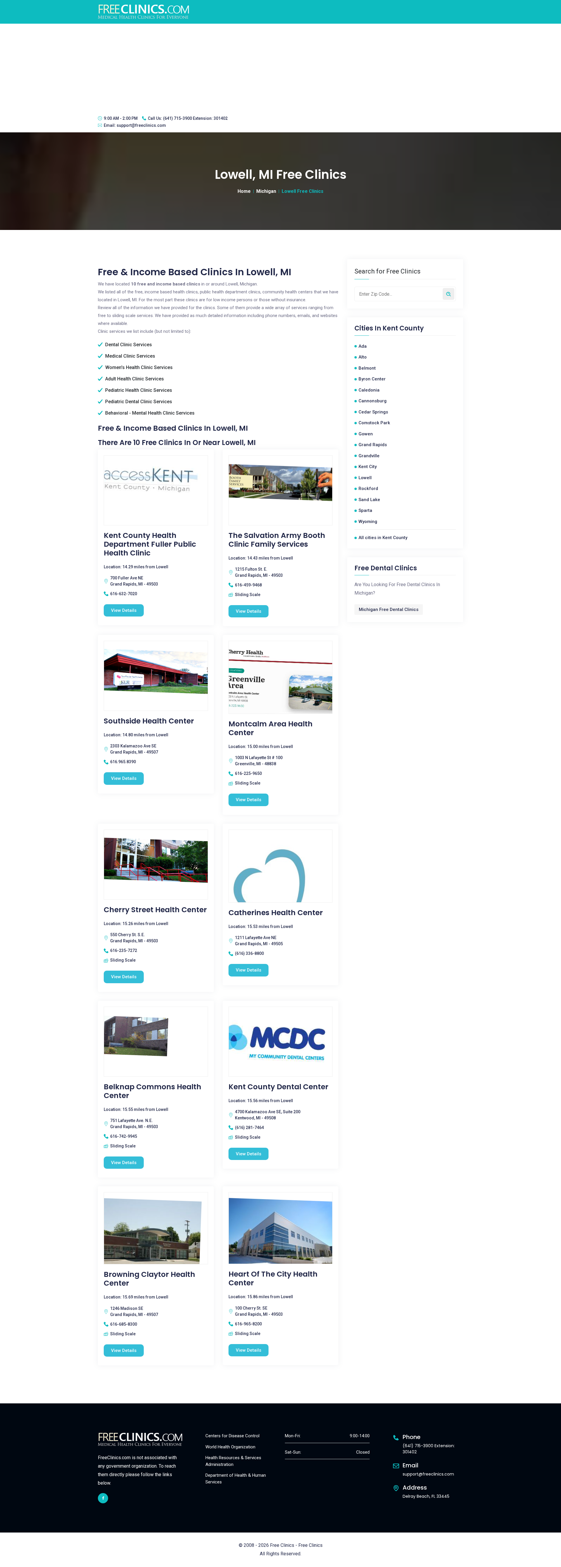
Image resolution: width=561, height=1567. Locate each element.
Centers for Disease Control (232, 1435)
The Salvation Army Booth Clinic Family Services (276, 540)
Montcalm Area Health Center (270, 728)
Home (244, 191)
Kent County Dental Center (278, 1087)
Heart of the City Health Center (273, 1278)
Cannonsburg (373, 401)
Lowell (365, 477)
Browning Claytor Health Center (149, 1279)
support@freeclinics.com (141, 125)
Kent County (403, 328)
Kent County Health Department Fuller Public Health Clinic (150, 544)
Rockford (368, 488)
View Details (123, 610)
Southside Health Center (149, 721)
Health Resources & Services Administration (233, 1461)
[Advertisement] (280, 67)
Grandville (369, 455)
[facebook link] (103, 1498)
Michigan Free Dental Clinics (388, 609)
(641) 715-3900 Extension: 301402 (195, 118)
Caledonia (369, 390)
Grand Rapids (373, 444)
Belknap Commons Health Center (152, 1091)
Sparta (365, 510)
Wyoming (368, 521)
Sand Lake (369, 499)
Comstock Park (374, 422)
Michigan (266, 191)
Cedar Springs (373, 412)
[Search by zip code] (448, 294)
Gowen (366, 434)
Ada (363, 346)
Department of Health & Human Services (235, 1479)
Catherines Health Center (275, 912)
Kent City (368, 466)
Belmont (367, 368)
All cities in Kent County (383, 537)
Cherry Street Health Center (155, 909)
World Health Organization (230, 1447)
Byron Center (372, 379)
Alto (363, 357)
